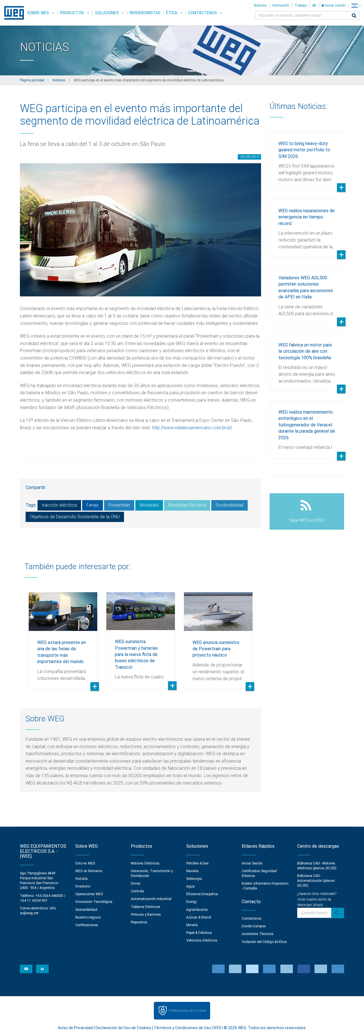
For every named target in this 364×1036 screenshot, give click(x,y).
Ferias (92, 505)
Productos (72, 13)
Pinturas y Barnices (146, 915)
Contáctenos (202, 13)
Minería (192, 925)
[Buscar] (354, 16)
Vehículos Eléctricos (202, 940)
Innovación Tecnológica (93, 902)
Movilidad (149, 505)
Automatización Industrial (151, 899)
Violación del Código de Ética (264, 942)
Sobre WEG (38, 13)
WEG (12, 13)
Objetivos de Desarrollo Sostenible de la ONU (75, 516)
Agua (190, 886)
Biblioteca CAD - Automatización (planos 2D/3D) (316, 881)
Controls (137, 891)
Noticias (260, 5)
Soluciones (107, 13)
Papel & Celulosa (199, 933)
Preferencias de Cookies (187, 1010)
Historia (81, 879)
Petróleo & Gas (197, 863)
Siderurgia (194, 879)
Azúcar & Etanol (198, 917)
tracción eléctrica (59, 505)
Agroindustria (197, 910)
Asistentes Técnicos (258, 934)
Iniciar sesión (335, 5)
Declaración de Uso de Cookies (123, 1027)
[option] (63, 636)
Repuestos (139, 922)
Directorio (82, 886)
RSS (217, 1027)
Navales (192, 871)
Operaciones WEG (89, 894)
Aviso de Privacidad (75, 1027)
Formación (280, 5)
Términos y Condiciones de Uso (182, 1027)
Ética (171, 13)
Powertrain (119, 505)
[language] (356, 5)
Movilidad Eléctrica (187, 505)
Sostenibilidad (229, 505)
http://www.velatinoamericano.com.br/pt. (192, 427)
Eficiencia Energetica (202, 894)
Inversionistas (145, 13)
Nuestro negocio (88, 917)
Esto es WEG (85, 863)
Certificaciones (86, 925)
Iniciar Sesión (252, 863)
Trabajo (301, 5)
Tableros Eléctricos (145, 907)
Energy (191, 902)
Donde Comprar (254, 926)
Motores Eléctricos (145, 863)
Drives (135, 884)
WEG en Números (88, 871)
